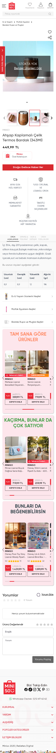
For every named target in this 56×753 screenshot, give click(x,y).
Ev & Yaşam (7, 22)
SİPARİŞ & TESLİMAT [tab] (24, 238)
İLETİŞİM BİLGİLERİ (11, 737)
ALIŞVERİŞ (7, 722)
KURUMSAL (8, 707)
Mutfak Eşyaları (23, 22)
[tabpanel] (28, 265)
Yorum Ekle (48, 594)
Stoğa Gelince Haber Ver (28, 167)
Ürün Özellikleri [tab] (43, 238)
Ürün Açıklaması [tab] (12, 238)
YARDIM (6, 715)
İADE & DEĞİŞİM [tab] (33, 238)
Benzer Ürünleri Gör (28, 68)
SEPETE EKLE (15, 402)
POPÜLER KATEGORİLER (15, 730)
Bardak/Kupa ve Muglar (13, 25)
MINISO (6, 130)
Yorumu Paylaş (43, 659)
